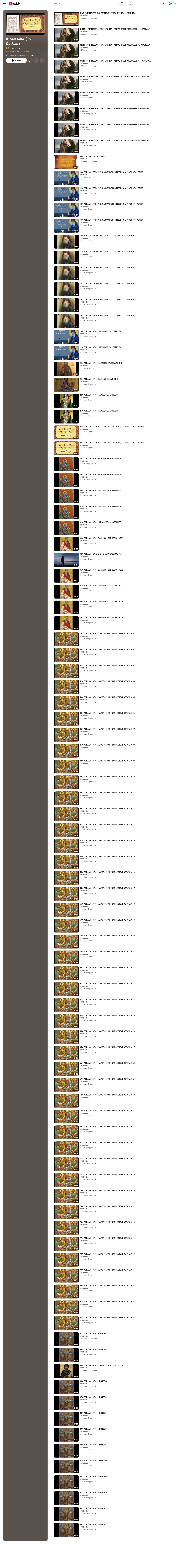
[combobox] (85, 3)
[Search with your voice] (130, 3)
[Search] (122, 3)
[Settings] (163, 3)
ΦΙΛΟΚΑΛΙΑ (84, 16)
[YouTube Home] (14, 3)
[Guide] (4, 3)
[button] (25, 24)
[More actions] (42, 60)
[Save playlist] (30, 60)
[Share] (36, 60)
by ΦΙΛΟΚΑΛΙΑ (15, 48)
